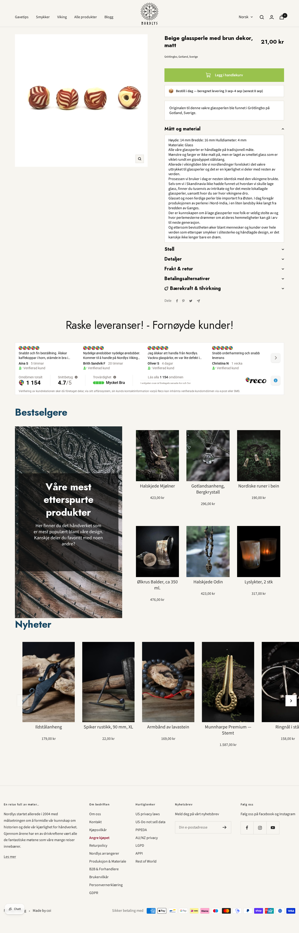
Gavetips (21, 17)
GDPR (93, 892)
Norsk (243, 17)
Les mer (10, 856)
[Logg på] (272, 17)
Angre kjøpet (99, 837)
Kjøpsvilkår (98, 829)
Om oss (95, 814)
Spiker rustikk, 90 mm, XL (108, 727)
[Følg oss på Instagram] (259, 827)
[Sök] (262, 17)
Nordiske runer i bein (258, 486)
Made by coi (42, 910)
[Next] (291, 700)
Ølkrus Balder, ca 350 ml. (157, 585)
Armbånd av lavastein (168, 727)
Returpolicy (98, 845)
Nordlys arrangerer (104, 853)
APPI (139, 853)
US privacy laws (147, 814)
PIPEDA (141, 829)
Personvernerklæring (106, 885)
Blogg (108, 17)
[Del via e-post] (198, 301)
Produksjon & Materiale (107, 861)
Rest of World (146, 861)
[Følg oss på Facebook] (247, 827)
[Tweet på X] (191, 301)
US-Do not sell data (150, 822)
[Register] (225, 827)
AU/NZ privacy (146, 837)
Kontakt (95, 822)
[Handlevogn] (281, 17)
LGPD (139, 845)
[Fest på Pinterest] (183, 301)
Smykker (43, 17)
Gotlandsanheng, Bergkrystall (208, 489)
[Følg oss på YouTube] (272, 827)
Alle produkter (85, 17)
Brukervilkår (99, 877)
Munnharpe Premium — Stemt (228, 730)
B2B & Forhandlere (104, 869)
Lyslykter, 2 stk (259, 582)
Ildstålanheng (48, 727)
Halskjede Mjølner (157, 486)
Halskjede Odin (208, 582)
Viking (62, 17)
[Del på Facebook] (177, 301)
